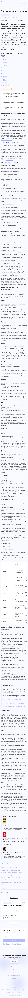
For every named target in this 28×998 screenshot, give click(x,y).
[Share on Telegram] (13, 864)
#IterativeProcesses (17, 872)
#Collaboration (5, 867)
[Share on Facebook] (5, 864)
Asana (4, 74)
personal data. (18, 944)
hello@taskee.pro (14, 987)
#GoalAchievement (6, 872)
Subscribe (14, 940)
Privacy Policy (14, 978)
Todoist (5, 62)
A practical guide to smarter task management (14, 703)
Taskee (4, 59)
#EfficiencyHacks (5, 870)
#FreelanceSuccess (15, 870)
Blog (8, 7)
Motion (4, 79)
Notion (4, 71)
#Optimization (13, 875)
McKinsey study (10, 688)
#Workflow (3, 884)
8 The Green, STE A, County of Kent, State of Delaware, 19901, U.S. (14, 989)
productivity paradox (6, 139)
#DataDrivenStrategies (15, 867)
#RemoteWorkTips (15, 877)
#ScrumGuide (4, 880)
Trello (4, 68)
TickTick (5, 76)
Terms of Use (14, 981)
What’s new (14, 972)
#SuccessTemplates (14, 880)
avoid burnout (9, 159)
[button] (2, 2)
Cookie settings (11, 995)
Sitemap (14, 984)
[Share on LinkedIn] (8, 864)
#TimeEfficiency (17, 882)
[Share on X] (10, 864)
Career (14, 969)
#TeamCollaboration (6, 882)
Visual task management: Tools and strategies (14, 706)
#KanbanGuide (5, 875)
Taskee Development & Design (14, 975)
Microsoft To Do (7, 85)
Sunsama (5, 82)
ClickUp (5, 65)
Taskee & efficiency (15, 7)
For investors (14, 966)
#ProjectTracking (5, 877)
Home (4, 7)
